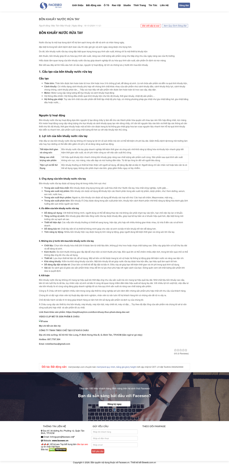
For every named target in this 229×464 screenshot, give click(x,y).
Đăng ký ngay (115, 404)
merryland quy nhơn (106, 366)
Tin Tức (153, 5)
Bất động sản (93, 5)
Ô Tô (106, 5)
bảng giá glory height (126, 366)
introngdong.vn (48, 454)
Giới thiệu (77, 5)
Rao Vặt (116, 5)
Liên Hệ (164, 5)
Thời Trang (139, 5)
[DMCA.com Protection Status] (58, 449)
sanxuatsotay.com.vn (51, 457)
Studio (127, 5)
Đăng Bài (184, 5)
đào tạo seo (82, 444)
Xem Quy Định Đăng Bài (175, 25)
